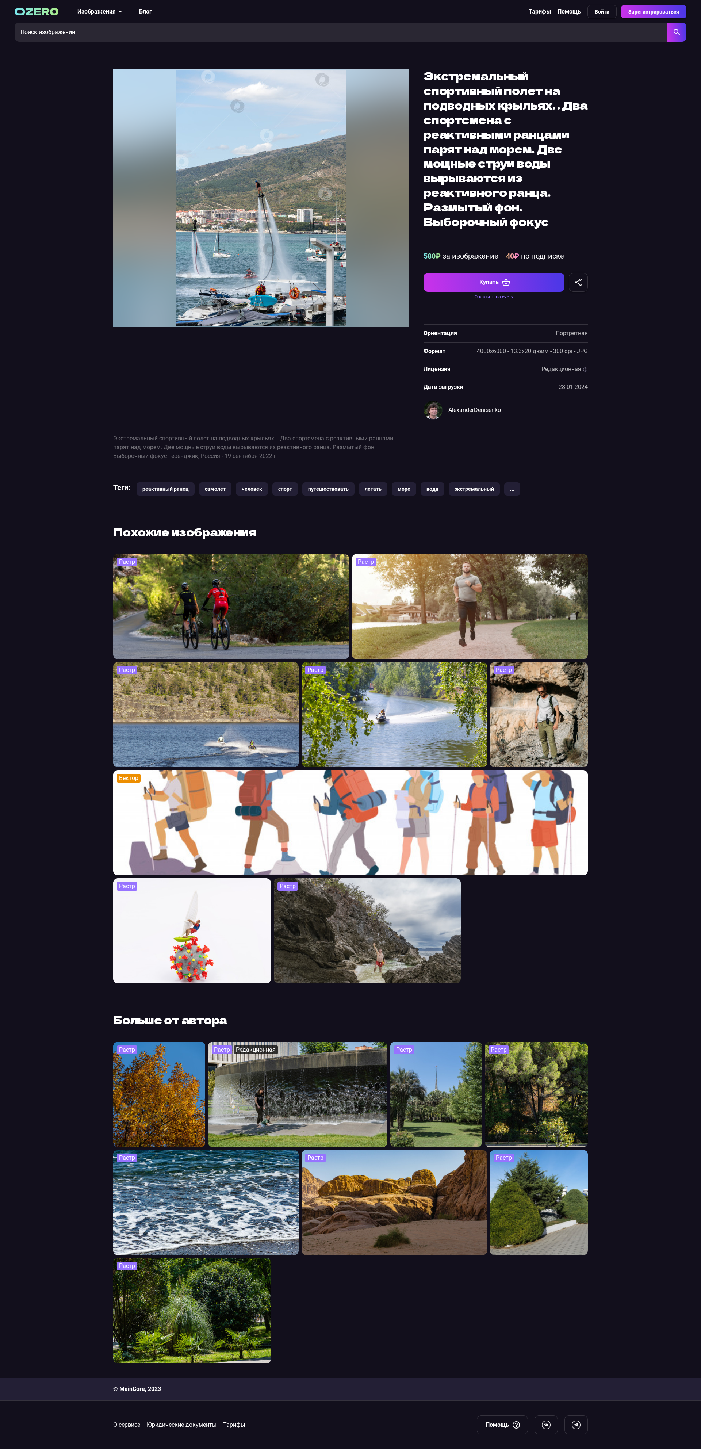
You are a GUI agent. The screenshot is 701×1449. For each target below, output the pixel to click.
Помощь (569, 11)
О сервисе (126, 1424)
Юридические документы (182, 1424)
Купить (489, 282)
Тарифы (540, 11)
